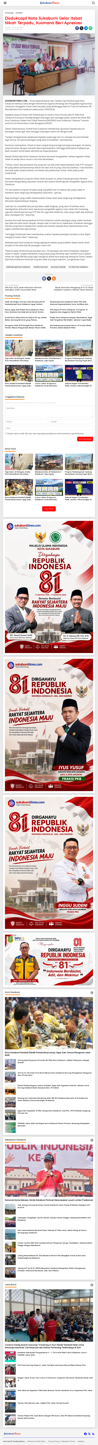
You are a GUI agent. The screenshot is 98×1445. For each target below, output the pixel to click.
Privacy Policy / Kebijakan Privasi (61, 1441)
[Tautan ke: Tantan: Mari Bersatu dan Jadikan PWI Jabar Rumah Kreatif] (10, 1407)
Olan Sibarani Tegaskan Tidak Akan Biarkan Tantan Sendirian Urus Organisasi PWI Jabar (55, 1390)
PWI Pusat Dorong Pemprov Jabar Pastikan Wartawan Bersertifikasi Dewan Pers (52, 1365)
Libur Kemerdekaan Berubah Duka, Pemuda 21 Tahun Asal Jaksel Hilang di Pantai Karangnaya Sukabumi (52, 1231)
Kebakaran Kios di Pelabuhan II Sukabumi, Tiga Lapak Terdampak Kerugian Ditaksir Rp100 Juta (48, 359)
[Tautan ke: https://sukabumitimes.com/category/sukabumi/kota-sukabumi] (91, 992)
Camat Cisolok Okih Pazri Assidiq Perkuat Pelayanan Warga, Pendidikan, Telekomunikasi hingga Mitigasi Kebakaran (55, 1244)
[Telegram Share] (86, 28)
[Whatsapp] (90, 28)
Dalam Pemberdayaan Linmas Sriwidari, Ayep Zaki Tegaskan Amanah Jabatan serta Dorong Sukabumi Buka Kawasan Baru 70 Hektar (53, 1086)
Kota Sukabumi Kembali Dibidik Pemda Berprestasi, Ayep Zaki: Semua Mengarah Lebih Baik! (18, 384)
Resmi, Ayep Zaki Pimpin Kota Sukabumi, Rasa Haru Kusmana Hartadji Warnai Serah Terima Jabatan (24, 311)
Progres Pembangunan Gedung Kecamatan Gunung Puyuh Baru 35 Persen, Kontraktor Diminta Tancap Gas (78, 359)
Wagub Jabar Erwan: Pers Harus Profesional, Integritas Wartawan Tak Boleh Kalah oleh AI (55, 1379)
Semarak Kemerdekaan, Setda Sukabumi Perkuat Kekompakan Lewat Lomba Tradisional (49, 1200)
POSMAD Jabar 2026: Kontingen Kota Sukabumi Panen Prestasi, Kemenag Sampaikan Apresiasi (53, 1124)
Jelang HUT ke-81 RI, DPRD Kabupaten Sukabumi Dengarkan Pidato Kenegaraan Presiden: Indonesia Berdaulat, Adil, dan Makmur (51, 1269)
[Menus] (5, 3)
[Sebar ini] (77, 28)
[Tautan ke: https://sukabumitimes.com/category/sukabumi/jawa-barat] (91, 1285)
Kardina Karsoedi (41, 267)
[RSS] (54, 278)
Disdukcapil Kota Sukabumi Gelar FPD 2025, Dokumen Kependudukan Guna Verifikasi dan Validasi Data (69, 303)
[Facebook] (44, 278)
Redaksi (81, 1441)
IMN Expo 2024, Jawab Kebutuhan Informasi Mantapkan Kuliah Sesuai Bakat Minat (23, 287)
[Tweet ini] (81, 28)
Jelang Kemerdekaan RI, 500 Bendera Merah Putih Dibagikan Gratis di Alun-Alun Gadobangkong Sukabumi (52, 1257)
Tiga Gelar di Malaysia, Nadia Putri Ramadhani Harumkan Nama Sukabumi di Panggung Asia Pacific (17, 359)
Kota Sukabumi (17, 29)
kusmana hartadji (58, 267)
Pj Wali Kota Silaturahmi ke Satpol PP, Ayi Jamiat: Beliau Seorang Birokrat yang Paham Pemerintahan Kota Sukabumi (26, 318)
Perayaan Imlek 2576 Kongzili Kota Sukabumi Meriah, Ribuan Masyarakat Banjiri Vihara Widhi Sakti (25, 326)
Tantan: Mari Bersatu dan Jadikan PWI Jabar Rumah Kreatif (43, 1403)
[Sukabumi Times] (49, 3)
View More (49, 509)
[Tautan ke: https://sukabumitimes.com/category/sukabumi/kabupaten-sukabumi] (91, 1140)
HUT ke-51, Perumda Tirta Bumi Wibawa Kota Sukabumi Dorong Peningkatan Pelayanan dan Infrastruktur (55, 1074)
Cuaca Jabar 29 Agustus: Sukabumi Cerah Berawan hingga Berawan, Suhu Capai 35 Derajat (48, 384)
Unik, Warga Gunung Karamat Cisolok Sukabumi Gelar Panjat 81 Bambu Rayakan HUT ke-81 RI (54, 1206)
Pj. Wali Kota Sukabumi (78, 267)
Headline (8, 29)
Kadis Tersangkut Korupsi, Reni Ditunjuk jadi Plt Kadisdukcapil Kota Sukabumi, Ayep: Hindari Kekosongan (25, 303)
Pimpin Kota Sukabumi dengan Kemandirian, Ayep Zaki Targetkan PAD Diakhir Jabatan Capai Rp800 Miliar (71, 318)
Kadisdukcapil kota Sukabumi (18, 267)
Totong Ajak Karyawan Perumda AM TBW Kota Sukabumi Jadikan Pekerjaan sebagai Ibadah (53, 1061)
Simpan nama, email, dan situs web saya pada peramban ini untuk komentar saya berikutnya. (45, 433)
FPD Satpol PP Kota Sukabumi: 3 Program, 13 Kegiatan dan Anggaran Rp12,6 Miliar (69, 311)
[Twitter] (49, 278)
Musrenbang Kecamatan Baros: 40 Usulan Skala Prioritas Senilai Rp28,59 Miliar (70, 326)
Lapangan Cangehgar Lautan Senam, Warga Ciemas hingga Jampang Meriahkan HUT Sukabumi (54, 1219)
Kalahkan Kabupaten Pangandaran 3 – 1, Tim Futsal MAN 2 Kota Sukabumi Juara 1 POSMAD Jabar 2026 (52, 1353)
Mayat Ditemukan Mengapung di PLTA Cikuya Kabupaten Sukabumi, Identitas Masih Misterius (73, 287)
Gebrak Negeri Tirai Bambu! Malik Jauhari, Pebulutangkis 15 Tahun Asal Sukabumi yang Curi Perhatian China (78, 384)
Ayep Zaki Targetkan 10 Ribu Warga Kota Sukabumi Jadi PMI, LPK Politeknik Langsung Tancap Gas (54, 1112)
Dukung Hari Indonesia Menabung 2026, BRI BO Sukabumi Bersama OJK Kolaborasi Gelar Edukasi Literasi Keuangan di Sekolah (53, 1099)
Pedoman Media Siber (36, 1441)
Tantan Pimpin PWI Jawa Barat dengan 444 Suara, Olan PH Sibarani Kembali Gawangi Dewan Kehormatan (54, 1417)
